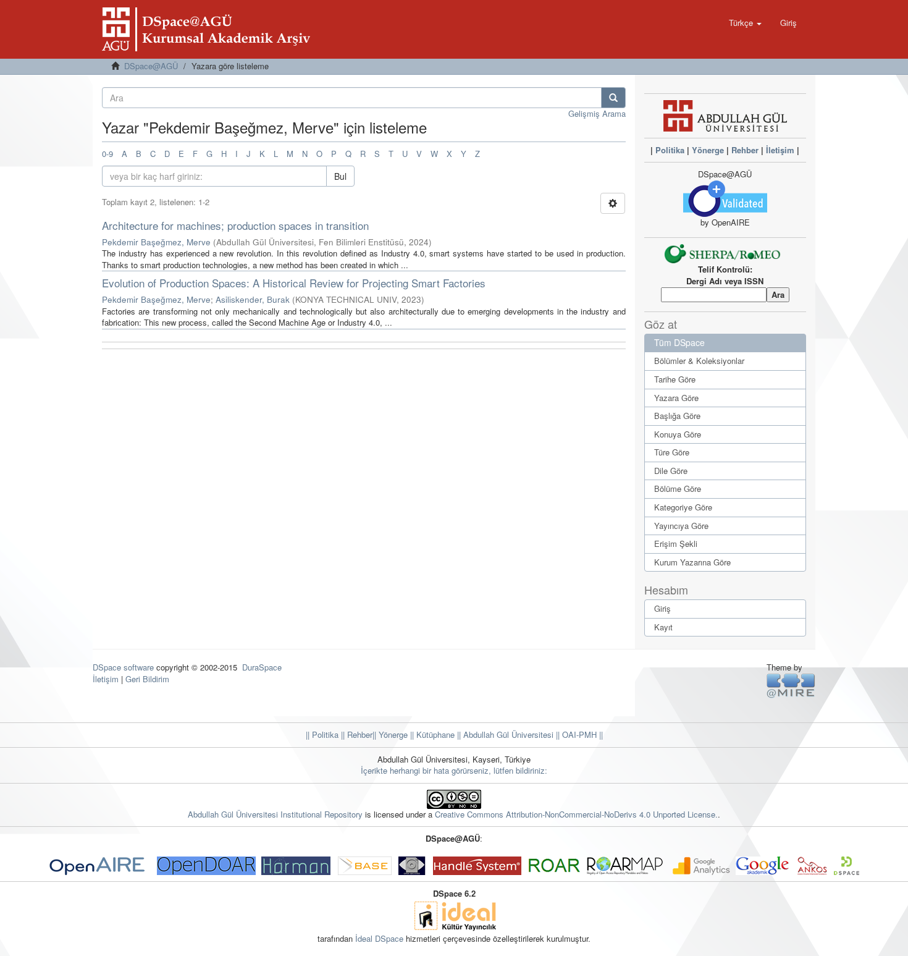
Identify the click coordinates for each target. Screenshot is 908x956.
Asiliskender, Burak (253, 299)
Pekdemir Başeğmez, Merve (156, 242)
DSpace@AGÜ (151, 66)
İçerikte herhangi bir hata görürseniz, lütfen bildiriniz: (454, 770)
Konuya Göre (677, 434)
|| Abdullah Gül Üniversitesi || (507, 734)
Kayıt (663, 627)
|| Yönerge (390, 734)
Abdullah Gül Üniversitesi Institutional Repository (275, 814)
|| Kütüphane (431, 734)
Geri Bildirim (147, 679)
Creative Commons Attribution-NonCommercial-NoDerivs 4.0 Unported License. (576, 814)
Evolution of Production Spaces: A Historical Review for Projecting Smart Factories (294, 282)
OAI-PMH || (581, 734)
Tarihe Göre (675, 379)
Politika (669, 150)
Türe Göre (671, 452)
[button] (745, 22)
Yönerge (708, 150)
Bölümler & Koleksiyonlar (699, 360)
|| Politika (322, 734)
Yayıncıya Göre (681, 525)
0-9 (107, 153)
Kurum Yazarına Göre (692, 562)
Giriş (662, 608)
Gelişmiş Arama (597, 113)
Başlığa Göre (677, 415)
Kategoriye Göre (683, 507)
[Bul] (613, 97)
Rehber (745, 150)
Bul (340, 176)
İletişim (780, 150)
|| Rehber (355, 734)
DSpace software (123, 667)
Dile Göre (670, 470)
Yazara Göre (676, 398)
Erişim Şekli (675, 543)
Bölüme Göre (677, 488)
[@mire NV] (791, 685)
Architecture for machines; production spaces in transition (235, 225)
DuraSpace (262, 667)
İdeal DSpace (379, 938)
